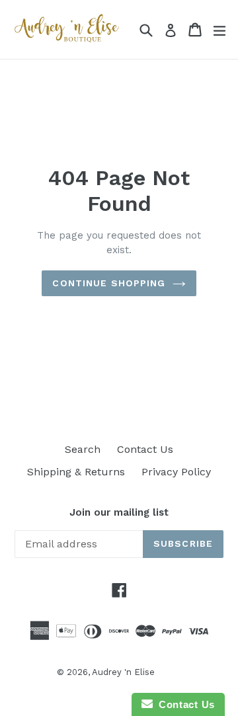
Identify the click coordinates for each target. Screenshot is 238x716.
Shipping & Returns (76, 471)
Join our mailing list (119, 512)
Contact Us (145, 449)
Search (82, 449)
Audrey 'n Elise (123, 672)
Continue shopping (108, 283)
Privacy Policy (176, 471)
